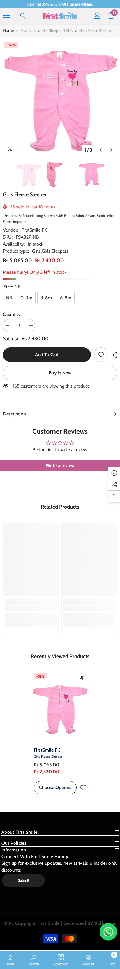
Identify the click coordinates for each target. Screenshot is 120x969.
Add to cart (47, 354)
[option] (60, 98)
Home (8, 30)
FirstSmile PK (34, 230)
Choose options (55, 787)
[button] (101, 150)
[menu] (6, 15)
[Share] (112, 355)
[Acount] (97, 15)
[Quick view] (82, 677)
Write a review (60, 465)
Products (28, 30)
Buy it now (60, 373)
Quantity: (12, 314)
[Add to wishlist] (83, 787)
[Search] (23, 15)
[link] (101, 354)
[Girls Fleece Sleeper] (60, 708)
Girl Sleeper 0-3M (57, 30)
